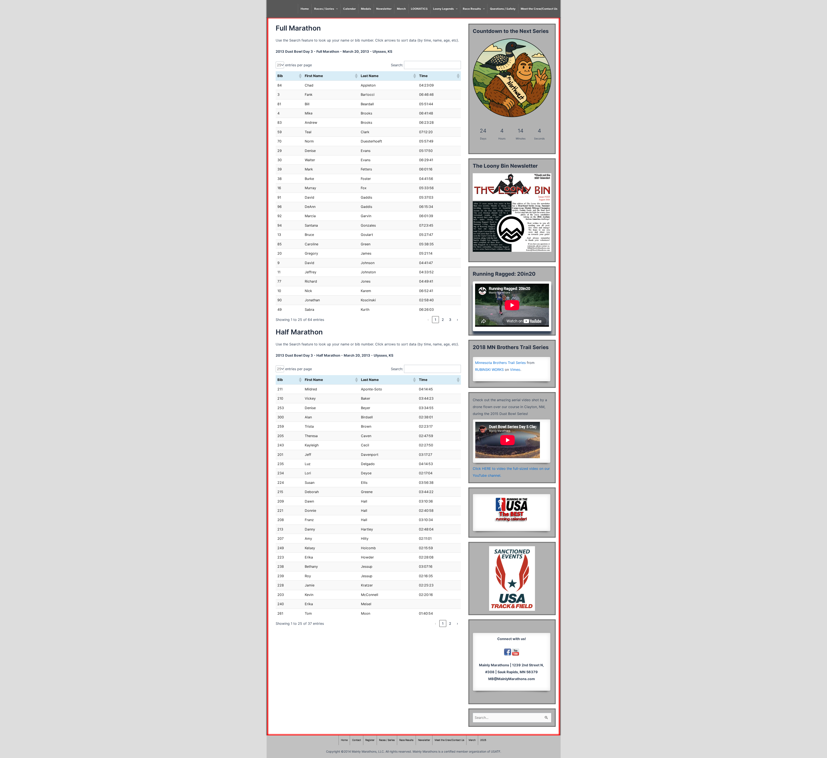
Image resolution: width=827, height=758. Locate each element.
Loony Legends (443, 8)
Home (305, 8)
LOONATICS (419, 8)
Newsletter (384, 8)
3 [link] (450, 319)
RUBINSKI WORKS (489, 369)
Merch (401, 8)
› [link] (457, 319)
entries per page (298, 65)
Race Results (472, 8)
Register (370, 740)
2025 (483, 740)
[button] (300, 76)
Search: (397, 65)
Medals (366, 8)
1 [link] (435, 319)
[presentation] (336, 9)
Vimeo (515, 369)
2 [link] (443, 319)
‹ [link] (428, 319)
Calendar (349, 8)
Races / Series (324, 8)
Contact (356, 740)
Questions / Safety (503, 8)
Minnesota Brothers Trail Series (500, 362)
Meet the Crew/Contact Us (539, 8)
